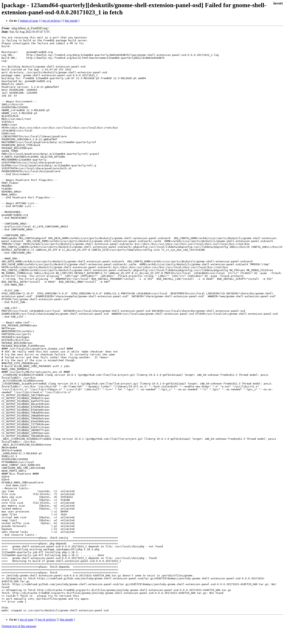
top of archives (51, 20)
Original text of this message (19, 626)
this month (71, 20)
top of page (27, 619)
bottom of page (29, 20)
